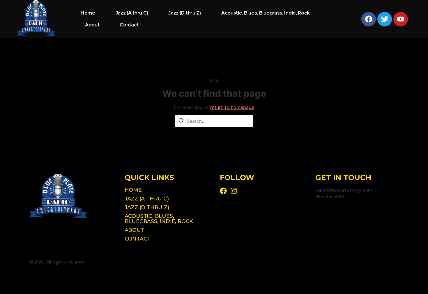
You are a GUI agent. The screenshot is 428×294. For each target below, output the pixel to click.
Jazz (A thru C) (132, 13)
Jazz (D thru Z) (184, 13)
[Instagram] (233, 190)
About (92, 25)
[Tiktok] (223, 190)
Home (88, 13)
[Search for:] (214, 121)
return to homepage (232, 107)
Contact (129, 25)
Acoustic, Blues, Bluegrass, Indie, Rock (265, 13)
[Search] (181, 121)
